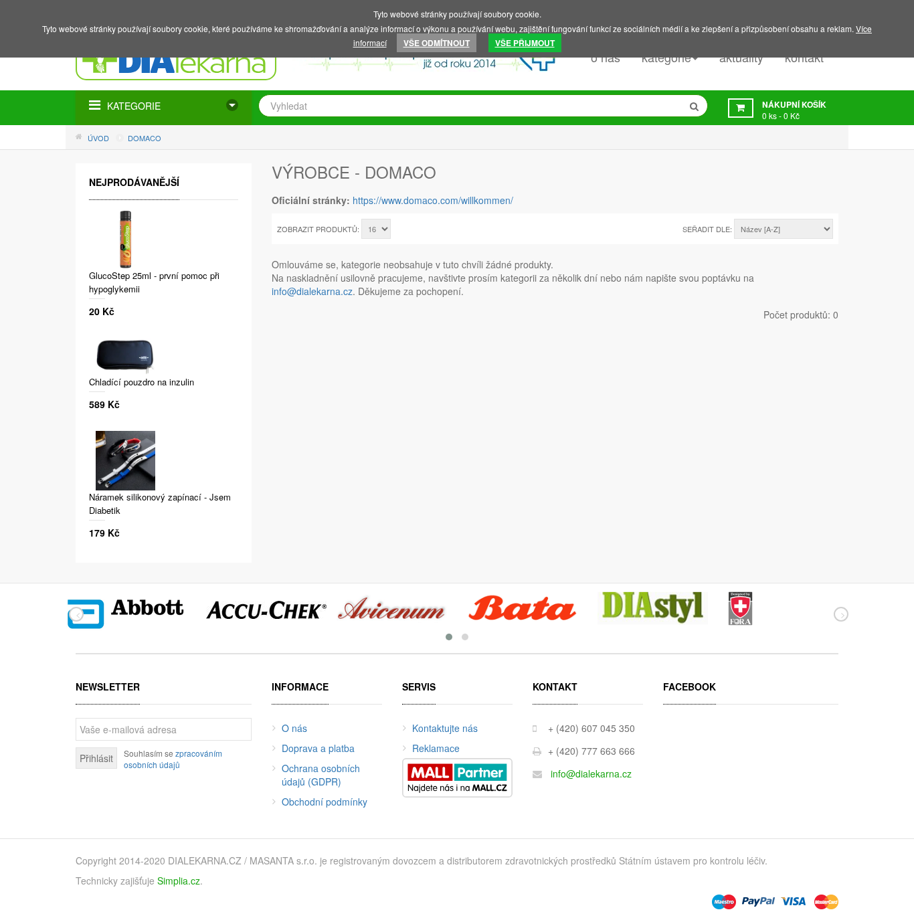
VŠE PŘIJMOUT (525, 43)
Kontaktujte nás (445, 728)
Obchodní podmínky (324, 801)
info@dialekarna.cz (312, 291)
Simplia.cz (178, 880)
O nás (294, 728)
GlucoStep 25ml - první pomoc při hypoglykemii (154, 282)
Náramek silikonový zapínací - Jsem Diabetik (160, 503)
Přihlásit (96, 758)
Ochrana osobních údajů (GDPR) (321, 774)
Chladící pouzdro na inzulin (141, 381)
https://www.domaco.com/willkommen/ (433, 200)
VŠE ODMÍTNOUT (436, 43)
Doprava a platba (318, 748)
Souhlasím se (173, 758)
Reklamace (436, 748)
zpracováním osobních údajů (173, 758)
